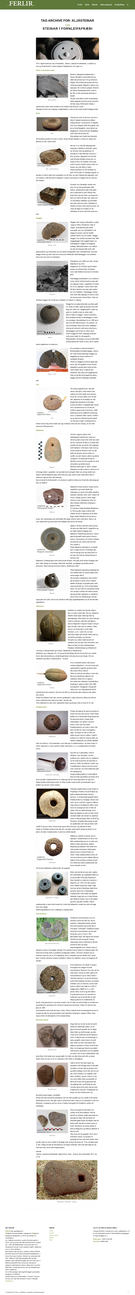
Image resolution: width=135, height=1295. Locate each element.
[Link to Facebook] (128, 1292)
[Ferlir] (21, 5)
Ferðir (51, 1231)
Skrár (67, 25)
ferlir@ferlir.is (9, 1281)
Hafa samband (53, 1235)
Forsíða (51, 1233)
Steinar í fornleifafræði (67, 28)
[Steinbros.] (67, 49)
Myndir (51, 1238)
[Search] (128, 5)
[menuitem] (80, 5)
